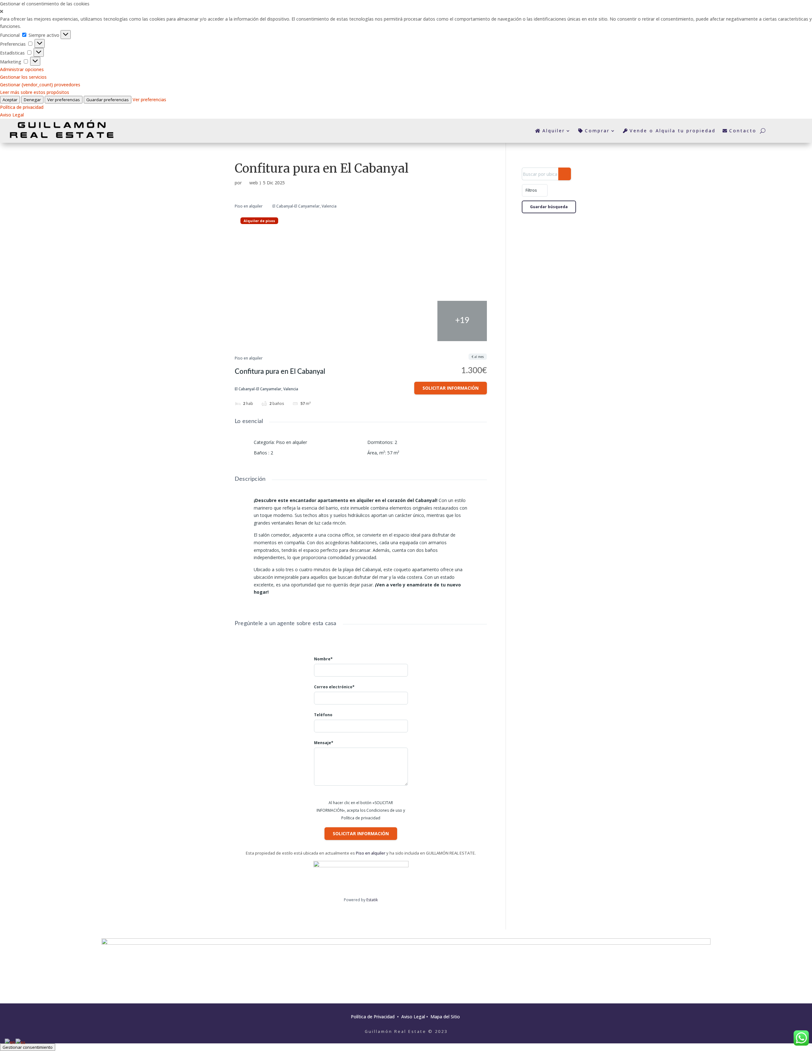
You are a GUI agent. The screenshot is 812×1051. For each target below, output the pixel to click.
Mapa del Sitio (445, 1017)
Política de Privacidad (373, 1017)
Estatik (372, 899)
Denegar (32, 99)
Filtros (532, 190)
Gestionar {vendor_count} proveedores (40, 85)
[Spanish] (21, 1042)
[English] (10, 1042)
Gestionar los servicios (23, 77)
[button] (406, 11)
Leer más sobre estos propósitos (34, 92)
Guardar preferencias (107, 99)
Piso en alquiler (249, 206)
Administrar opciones (22, 69)
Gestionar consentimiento (28, 1047)
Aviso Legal (12, 115)
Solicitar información (450, 388)
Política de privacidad (21, 107)
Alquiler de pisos (259, 220)
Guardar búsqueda (549, 206)
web (253, 183)
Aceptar (10, 99)
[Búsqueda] (564, 174)
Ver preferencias (63, 99)
